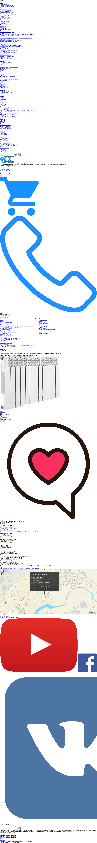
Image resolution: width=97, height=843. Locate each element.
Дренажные (3, 23)
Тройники (2, 63)
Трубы (1, 64)
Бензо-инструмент (4, 53)
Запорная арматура (5, 80)
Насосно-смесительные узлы (7, 36)
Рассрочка (2, 840)
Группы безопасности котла (7, 39)
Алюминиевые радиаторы (7, 11)
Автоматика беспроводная (7, 32)
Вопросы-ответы (4, 148)
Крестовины (3, 69)
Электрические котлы (5, 7)
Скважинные (3, 20)
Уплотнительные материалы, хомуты (9, 117)
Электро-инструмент (5, 55)
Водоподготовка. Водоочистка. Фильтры (10, 45)
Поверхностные (4, 22)
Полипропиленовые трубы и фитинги (10, 79)
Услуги (2, 132)
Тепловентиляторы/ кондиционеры (9, 107)
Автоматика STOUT (5, 33)
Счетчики (2, 105)
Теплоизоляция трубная (6, 108)
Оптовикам (3, 150)
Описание (11, 530)
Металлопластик (4, 78)
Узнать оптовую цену (5, 529)
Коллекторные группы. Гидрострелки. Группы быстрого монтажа (17, 34)
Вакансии (2, 139)
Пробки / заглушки (5, 88)
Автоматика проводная (6, 30)
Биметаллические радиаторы (7, 12)
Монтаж (4, 417)
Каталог (2, 1)
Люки (1, 59)
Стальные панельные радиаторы (8, 13)
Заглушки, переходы (5, 68)
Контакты (2, 149)
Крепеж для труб (4, 91)
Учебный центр (4, 140)
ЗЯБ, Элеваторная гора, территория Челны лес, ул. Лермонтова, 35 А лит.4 (19, 568)
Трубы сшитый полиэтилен (7, 111)
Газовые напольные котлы (7, 6)
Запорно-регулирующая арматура (8, 41)
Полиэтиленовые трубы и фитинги (9, 94)
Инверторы (3, 26)
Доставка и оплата (5, 143)
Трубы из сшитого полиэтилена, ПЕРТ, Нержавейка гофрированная (17, 110)
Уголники (2, 85)
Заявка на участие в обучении (7, 145)
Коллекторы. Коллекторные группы (9, 35)
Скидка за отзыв (4, 520)
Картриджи (3, 120)
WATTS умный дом (5, 29)
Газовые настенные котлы (6, 5)
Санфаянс (2, 102)
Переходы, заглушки (5, 62)
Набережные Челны (7, 173)
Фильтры (2, 90)
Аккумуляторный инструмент (8, 52)
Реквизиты (3, 142)
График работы (4, 134)
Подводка (2, 100)
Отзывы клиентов (4, 138)
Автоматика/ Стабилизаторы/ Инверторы (10, 24)
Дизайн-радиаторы (5, 15)
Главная (2, 353)
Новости (2, 135)
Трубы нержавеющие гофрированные (10, 113)
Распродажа (3, 122)
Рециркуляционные (5, 18)
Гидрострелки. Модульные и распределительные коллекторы (16, 38)
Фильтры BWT (4, 49)
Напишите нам (14, 617)
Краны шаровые (4, 42)
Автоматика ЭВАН (5, 28)
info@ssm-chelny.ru (5, 170)
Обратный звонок (4, 169)
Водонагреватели (4, 44)
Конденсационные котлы (6, 4)
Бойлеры (2, 9)
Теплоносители (4, 109)
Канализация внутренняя (6, 65)
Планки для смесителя (6, 92)
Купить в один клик (6, 527)
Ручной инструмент (5, 57)
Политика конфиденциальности (8, 144)
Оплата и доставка (7, 414)
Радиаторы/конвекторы (6, 10)
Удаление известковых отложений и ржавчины (12, 46)
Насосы (2, 16)
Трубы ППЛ (3, 84)
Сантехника (3, 99)
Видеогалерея (3, 137)
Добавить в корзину (7, 525)
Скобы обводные (4, 87)
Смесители (3, 104)
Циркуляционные (4, 17)
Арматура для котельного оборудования (10, 40)
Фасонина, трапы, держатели (7, 76)
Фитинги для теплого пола (7, 114)
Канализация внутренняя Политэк (9, 67)
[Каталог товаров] (48, 316)
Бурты (1, 93)
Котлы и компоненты (5, 125)
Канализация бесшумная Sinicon (8, 50)
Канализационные (5, 21)
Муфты (2, 70)
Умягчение (3, 47)
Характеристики (4, 530)
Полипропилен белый (5, 127)
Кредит (2, 146)
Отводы (2, 61)
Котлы (1, 3)
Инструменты (3, 51)
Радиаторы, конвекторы (6, 128)
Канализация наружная (6, 58)
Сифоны (2, 103)
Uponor (2, 115)
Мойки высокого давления (7, 56)
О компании (3, 133)
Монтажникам (4, 151)
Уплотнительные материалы (7, 116)
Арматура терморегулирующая (8, 123)
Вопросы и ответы (7, 419)
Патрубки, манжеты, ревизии (7, 73)
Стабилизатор (3, 27)
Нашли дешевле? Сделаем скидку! (9, 528)
